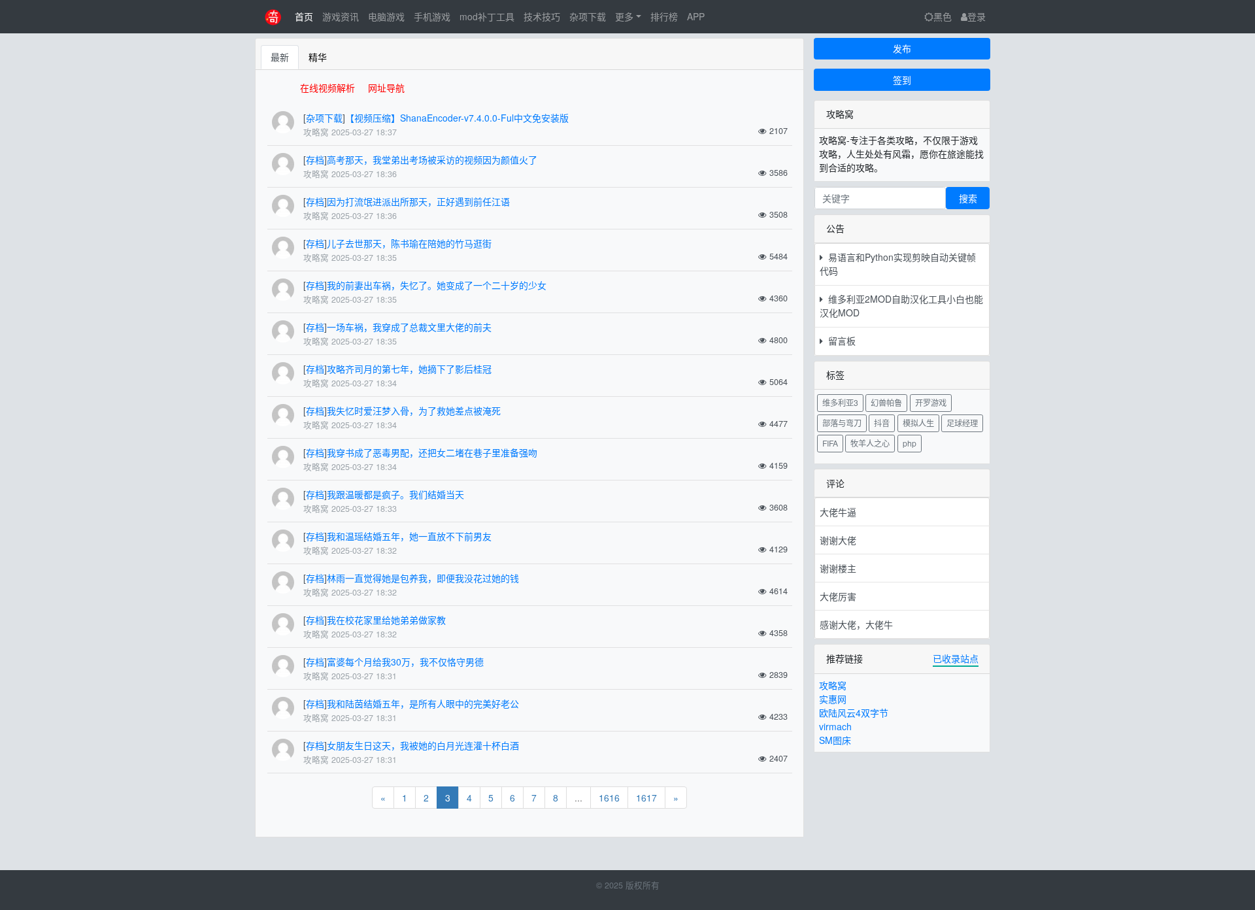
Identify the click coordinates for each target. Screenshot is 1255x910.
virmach (835, 726)
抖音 (882, 422)
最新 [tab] (280, 56)
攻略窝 (832, 685)
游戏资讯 (340, 16)
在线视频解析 (327, 87)
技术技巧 (542, 16)
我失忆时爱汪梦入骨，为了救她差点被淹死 (414, 410)
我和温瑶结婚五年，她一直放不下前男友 (409, 536)
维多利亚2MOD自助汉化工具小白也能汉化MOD (901, 305)
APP (696, 16)
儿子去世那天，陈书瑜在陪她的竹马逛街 (409, 243)
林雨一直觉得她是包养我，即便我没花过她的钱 (423, 577)
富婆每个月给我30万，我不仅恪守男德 (405, 661)
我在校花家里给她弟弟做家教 (386, 619)
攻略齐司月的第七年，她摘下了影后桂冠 (409, 368)
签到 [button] (902, 79)
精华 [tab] (318, 56)
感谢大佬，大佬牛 (856, 624)
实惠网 (832, 698)
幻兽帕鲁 (886, 402)
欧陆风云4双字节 (853, 712)
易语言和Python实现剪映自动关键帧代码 (898, 263)
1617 (646, 797)
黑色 (942, 16)
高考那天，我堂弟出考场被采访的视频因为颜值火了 (432, 159)
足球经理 (962, 422)
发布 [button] (902, 48)
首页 (304, 16)
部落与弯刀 (842, 422)
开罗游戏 (930, 402)
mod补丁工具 (487, 16)
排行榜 (664, 16)
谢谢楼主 (838, 568)
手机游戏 (432, 16)
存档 (315, 159)
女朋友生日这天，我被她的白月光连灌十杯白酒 (423, 745)
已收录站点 (956, 658)
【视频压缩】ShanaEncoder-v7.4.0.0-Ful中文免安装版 (457, 117)
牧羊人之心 (870, 442)
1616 (609, 797)
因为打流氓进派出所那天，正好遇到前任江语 (418, 201)
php (909, 442)
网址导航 (386, 87)
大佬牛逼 (838, 511)
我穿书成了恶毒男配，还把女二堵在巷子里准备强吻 (432, 452)
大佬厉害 (838, 596)
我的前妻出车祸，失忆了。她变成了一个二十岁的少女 (436, 285)
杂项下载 (587, 16)
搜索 (968, 198)
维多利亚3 (840, 402)
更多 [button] (624, 16)
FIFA (830, 442)
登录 (976, 16)
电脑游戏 (386, 16)
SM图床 (835, 740)
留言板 (839, 340)
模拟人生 (918, 422)
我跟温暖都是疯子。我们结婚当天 (395, 494)
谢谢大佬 (838, 540)
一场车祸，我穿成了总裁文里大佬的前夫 (409, 326)
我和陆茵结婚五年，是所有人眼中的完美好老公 (423, 703)
